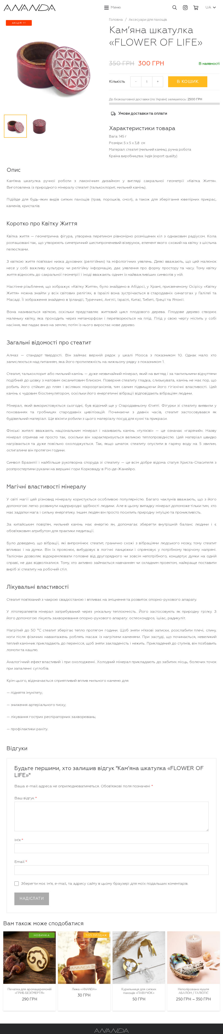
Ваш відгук (25, 798)
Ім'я (18, 840)
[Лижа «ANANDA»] (29, 957)
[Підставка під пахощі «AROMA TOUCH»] (193, 957)
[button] (174, 7)
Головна (116, 19)
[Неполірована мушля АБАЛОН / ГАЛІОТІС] (139, 957)
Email (20, 862)
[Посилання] (30, 7)
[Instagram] (185, 7)
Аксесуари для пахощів (148, 19)
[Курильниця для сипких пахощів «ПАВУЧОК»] (84, 957)
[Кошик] (196, 7)
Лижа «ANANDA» (29, 989)
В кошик (188, 82)
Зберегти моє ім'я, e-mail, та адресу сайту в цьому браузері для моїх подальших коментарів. (104, 884)
